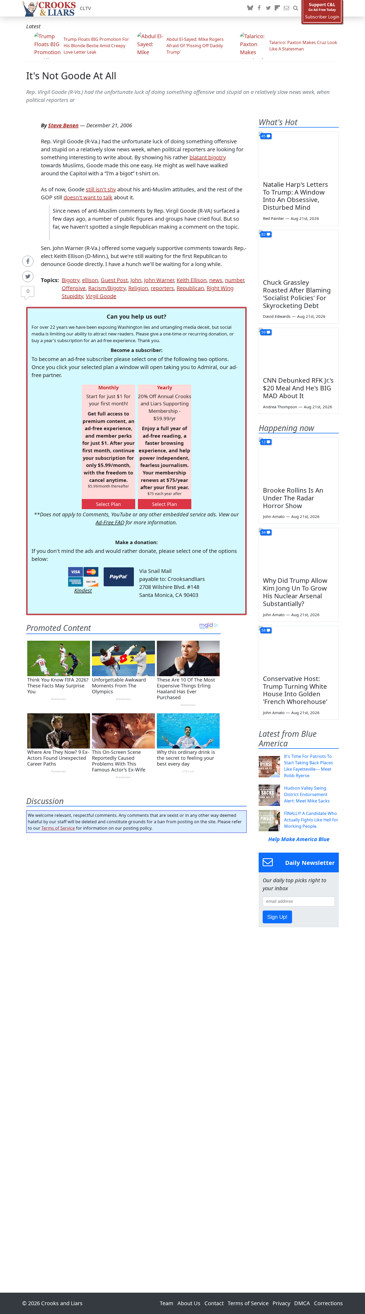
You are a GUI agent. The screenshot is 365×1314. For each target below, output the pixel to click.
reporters (162, 288)
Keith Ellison (192, 280)
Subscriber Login (322, 16)
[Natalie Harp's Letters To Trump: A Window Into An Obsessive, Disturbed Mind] (299, 154)
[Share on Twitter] (28, 276)
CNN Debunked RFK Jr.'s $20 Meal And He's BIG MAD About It (298, 388)
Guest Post (114, 280)
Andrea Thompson (280, 406)
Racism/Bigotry (107, 288)
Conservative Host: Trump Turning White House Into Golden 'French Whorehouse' (295, 690)
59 (263, 332)
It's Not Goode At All (71, 75)
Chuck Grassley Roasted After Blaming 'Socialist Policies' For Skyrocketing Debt (297, 294)
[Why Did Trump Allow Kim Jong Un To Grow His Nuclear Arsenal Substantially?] (299, 550)
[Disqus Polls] (136, 906)
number (234, 280)
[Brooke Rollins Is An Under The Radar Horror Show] (299, 460)
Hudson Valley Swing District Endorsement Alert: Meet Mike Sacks (307, 794)
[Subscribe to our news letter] (286, 8)
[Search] (295, 8)
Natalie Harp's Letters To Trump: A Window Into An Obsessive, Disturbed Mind (295, 196)
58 (263, 630)
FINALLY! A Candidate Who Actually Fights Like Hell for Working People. (311, 819)
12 (263, 441)
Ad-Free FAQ (110, 522)
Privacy (281, 1303)
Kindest (83, 590)
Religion (138, 288)
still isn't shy (101, 189)
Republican (190, 288)
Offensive (74, 288)
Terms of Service (58, 828)
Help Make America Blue (298, 839)
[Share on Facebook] (28, 261)
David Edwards (276, 316)
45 (263, 135)
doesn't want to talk (88, 197)
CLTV (85, 8)
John (135, 280)
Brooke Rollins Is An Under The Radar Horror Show (293, 498)
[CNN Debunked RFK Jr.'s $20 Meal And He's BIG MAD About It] (299, 350)
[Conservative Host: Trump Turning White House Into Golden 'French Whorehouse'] (299, 648)
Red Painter (273, 218)
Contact (214, 1303)
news (215, 280)
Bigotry (70, 280)
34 (263, 532)
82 (263, 234)
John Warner (159, 280)
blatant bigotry (207, 157)
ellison (90, 280)
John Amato (274, 516)
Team (166, 1303)
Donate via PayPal (119, 577)
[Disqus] (136, 1047)
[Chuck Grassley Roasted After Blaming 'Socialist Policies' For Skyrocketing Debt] (299, 252)
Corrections (328, 1303)
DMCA (302, 1303)
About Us (188, 1303)
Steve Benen (63, 125)
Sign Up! (277, 917)
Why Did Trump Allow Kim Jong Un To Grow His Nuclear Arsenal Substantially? (295, 592)
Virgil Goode (101, 296)
